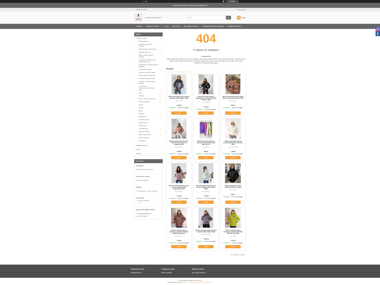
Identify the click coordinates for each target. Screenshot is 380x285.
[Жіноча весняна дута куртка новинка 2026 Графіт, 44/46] (179, 84)
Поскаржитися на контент (189, 282)
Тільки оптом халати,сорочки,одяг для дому (146, 87)
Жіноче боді (142, 125)
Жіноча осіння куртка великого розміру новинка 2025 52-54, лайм (232, 231)
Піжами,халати (143, 122)
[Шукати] (228, 18)
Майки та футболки (145, 134)
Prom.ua (199, 280)
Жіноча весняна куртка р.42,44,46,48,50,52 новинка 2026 (233, 142)
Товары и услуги (152, 26)
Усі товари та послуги (237, 255)
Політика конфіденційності (205, 282)
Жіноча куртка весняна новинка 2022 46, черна (233, 186)
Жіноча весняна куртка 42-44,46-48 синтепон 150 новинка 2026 (179, 142)
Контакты (176, 26)
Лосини (141, 105)
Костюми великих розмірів (147, 78)
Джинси (141, 107)
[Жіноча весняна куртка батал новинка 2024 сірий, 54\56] (206, 218)
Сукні (140, 93)
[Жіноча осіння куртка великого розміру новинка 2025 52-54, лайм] (233, 218)
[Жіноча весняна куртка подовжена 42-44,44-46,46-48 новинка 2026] (206, 84)
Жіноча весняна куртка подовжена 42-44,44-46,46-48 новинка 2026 (206, 98)
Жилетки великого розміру (147, 72)
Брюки (141, 110)
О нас (166, 26)
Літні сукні (214, 63)
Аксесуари (142, 140)
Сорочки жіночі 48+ (145, 52)
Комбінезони (142, 116)
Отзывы (138, 153)
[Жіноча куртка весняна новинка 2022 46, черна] (233, 173)
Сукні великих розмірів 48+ (147, 75)
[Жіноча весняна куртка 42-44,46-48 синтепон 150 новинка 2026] (179, 128)
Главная (139, 26)
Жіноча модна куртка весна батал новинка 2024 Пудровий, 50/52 (179, 187)
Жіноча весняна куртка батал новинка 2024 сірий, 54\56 (206, 231)
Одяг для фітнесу (144, 131)
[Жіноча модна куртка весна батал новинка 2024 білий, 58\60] (206, 173)
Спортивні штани (144, 119)
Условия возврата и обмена (213, 26)
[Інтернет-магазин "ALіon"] (138, 21)
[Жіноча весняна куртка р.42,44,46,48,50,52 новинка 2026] (233, 128)
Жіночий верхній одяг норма (147, 49)
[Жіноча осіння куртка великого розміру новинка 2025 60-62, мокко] (179, 218)
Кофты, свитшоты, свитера (147, 98)
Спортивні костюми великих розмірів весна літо (147, 60)
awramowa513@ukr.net (144, 213)
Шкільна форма (143, 41)
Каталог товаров (166, 272)
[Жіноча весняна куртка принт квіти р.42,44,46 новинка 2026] (233, 84)
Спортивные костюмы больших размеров (148, 65)
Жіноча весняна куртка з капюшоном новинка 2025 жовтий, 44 (206, 142)
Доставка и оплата (191, 26)
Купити (179, 113)
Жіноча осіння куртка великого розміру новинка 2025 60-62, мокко (178, 231)
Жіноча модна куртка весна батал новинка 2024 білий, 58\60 (206, 187)
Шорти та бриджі (144, 137)
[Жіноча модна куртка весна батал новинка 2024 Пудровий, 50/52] (179, 173)
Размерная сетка (234, 26)
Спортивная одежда (145, 69)
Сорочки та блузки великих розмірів (147, 82)
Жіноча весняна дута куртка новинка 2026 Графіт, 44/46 (179, 97)
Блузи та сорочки (144, 101)
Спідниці (141, 113)
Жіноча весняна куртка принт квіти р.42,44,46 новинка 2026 (233, 97)
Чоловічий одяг (143, 128)
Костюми (141, 96)
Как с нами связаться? (199, 272)
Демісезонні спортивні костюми (145, 45)
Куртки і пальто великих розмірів (146, 56)
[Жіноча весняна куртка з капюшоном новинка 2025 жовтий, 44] (206, 128)
